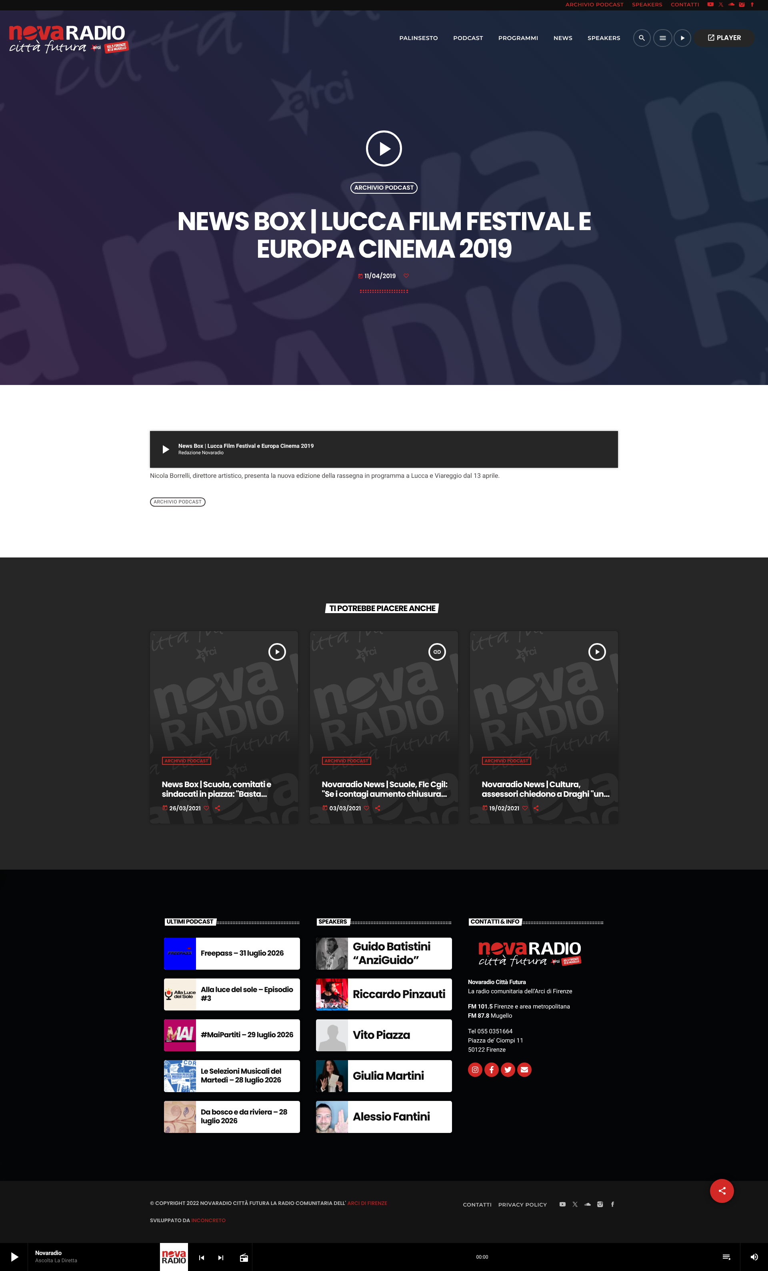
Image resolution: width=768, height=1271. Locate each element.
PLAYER (724, 37)
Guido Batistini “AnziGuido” (391, 953)
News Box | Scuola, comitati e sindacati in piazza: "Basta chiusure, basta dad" (216, 794)
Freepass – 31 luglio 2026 (242, 953)
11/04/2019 (378, 276)
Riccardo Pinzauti (399, 994)
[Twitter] (508, 1070)
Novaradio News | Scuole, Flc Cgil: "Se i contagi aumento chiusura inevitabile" (385, 794)
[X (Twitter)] (721, 5)
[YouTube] (710, 5)
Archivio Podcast (384, 188)
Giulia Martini (388, 1076)
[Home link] (51, 38)
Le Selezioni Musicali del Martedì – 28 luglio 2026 (241, 1076)
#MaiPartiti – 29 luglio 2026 (247, 1035)
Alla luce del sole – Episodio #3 (247, 994)
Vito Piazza (381, 1035)
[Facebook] (752, 5)
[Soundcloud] (731, 5)
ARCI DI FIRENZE (367, 1203)
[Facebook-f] (491, 1070)
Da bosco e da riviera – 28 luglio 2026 (244, 1116)
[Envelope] (524, 1070)
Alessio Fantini (391, 1117)
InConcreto (208, 1220)
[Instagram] (742, 5)
